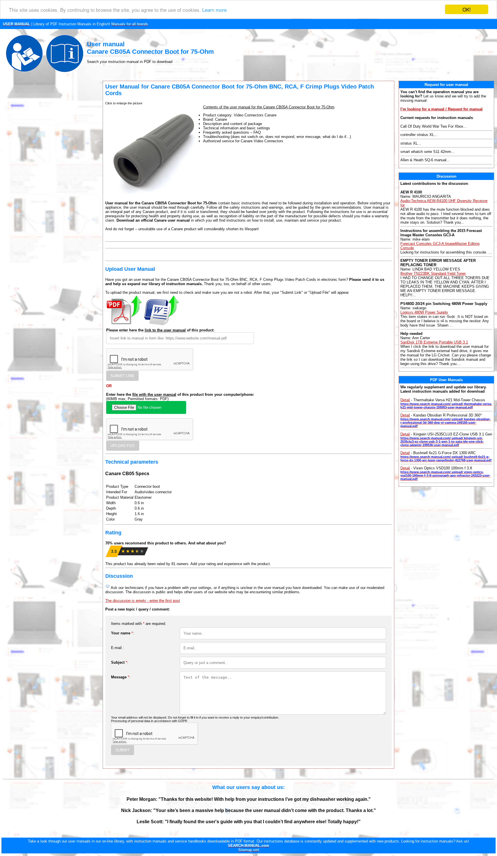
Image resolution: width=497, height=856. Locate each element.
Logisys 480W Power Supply (424, 312)
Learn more (214, 9)
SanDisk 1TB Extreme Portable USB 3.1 (434, 342)
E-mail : (117, 648)
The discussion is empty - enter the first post (142, 600)
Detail (405, 400)
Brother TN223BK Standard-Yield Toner (433, 273)
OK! (466, 9)
